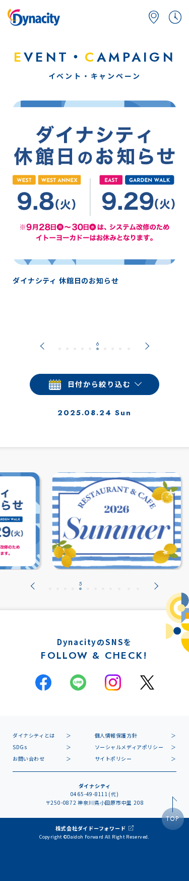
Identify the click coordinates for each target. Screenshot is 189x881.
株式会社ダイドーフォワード (90, 828)
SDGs (20, 747)
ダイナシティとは (34, 735)
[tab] (59, 346)
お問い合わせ (29, 758)
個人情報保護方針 (116, 735)
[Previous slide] (42, 346)
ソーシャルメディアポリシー (129, 747)
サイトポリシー (113, 758)
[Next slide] (147, 346)
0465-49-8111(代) (95, 794)
